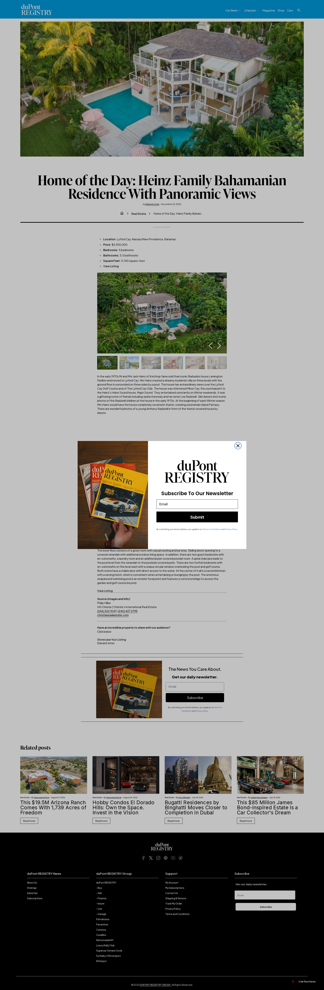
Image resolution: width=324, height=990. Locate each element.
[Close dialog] (238, 445)
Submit (197, 516)
